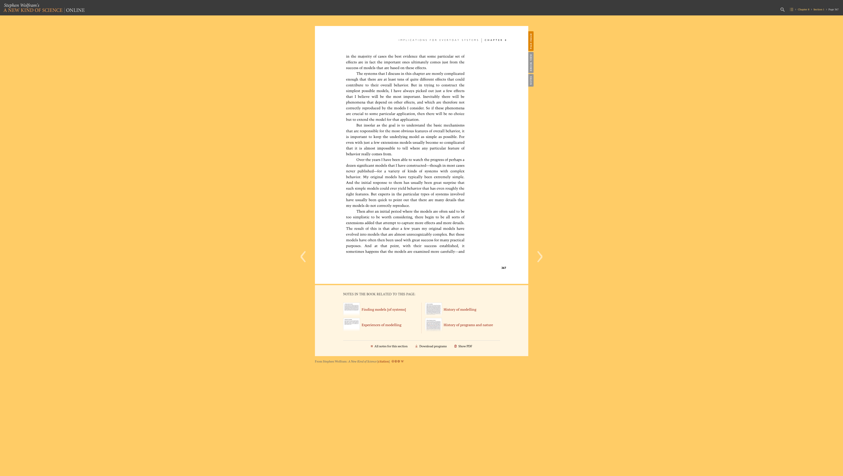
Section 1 (818, 9)
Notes (530, 80)
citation (383, 361)
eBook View (530, 62)
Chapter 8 (803, 9)
